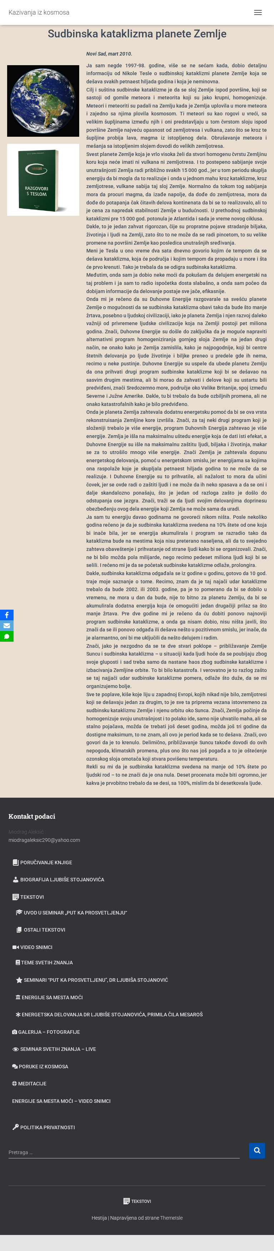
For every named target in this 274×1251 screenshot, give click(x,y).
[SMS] (7, 636)
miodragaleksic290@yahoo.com (45, 840)
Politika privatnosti (47, 1127)
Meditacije (32, 1083)
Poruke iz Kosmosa (43, 1066)
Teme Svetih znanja (47, 962)
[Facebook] (7, 615)
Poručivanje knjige (46, 862)
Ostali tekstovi (44, 930)
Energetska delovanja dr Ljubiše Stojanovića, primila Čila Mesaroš (112, 1014)
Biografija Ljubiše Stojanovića (62, 879)
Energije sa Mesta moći (52, 997)
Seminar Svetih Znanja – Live (58, 1049)
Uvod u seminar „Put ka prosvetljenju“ (75, 913)
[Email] (7, 625)
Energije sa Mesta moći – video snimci (61, 1101)
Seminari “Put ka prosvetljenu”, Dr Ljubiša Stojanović (96, 980)
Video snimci (36, 947)
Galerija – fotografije (49, 1032)
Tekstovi (32, 897)
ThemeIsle (171, 1218)
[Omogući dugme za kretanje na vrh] (260, 1237)
